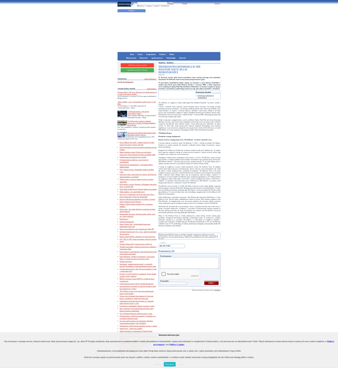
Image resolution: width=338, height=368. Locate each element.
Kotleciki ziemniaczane (127, 222)
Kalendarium (122, 79)
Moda (171, 54)
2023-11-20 (161, 74)
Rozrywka (144, 58)
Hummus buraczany (126, 261)
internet (141, 6)
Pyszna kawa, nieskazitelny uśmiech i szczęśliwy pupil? (137, 306)
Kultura (162, 54)
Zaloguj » (217, 3)
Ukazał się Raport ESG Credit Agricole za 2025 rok (136, 244)
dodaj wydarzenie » (150, 79)
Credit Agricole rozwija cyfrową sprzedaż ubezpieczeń (136, 284)
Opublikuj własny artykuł (137, 65)
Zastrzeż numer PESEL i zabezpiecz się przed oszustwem (137, 237)
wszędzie (149, 6)
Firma (139, 54)
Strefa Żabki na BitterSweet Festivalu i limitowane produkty (138, 189)
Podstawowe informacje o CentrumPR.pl (206, 97)
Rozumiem (169, 364)
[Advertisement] (169, 32)
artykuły (156, 6)
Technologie (171, 58)
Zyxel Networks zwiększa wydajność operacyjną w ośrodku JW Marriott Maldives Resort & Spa (142, 123)
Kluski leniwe (124, 219)
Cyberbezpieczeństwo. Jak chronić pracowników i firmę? (138, 113)
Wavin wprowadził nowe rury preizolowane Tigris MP (137, 229)
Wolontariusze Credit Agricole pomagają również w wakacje (138, 326)
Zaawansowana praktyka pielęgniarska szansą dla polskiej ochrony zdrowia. (142, 134)
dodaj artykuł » (151, 88)
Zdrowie (182, 58)
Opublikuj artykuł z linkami (137, 70)
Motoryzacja (131, 58)
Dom (132, 54)
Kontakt (184, 3)
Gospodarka (151, 54)
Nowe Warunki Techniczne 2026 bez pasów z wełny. (136, 314)
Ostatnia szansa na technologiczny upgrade (133, 157)
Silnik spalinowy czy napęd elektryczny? (132, 192)
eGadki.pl (217, 290)
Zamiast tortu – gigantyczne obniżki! (131, 329)
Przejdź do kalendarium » (126, 82)
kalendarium (165, 6)
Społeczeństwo (157, 58)
